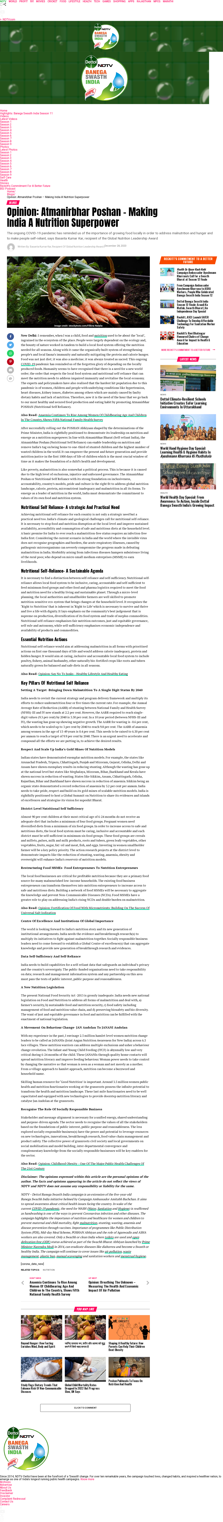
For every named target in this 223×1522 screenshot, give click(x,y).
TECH (97, 1)
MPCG (156, 1)
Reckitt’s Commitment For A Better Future (25, 186)
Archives (5, 1482)
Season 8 (5, 141)
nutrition (100, 335)
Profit (23, 1)
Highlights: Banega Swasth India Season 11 (26, 113)
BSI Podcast (7, 188)
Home (3, 110)
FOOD (63, 1)
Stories (4, 183)
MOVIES (40, 1)
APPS (131, 1)
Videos (4, 116)
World (13, 1)
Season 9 (5, 144)
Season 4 (5, 130)
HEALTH (87, 1)
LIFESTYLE (74, 1)
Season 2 (5, 124)
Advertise (6, 1484)
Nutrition (49, 1270)
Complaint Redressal (12, 1498)
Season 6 (5, 135)
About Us (5, 1487)
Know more (87, 1479)
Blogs (11, 194)
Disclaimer (6, 1493)
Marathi (168, 1)
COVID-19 (28, 364)
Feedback (6, 1490)
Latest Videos (8, 119)
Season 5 (5, 133)
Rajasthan (144, 1)
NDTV (3, 1)
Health (4, 180)
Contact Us (6, 1501)
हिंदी (32, 1)
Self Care (5, 177)
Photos (4, 147)
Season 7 (5, 138)
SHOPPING (119, 1)
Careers (5, 1504)
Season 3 (5, 127)
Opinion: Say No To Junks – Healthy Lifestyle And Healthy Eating (83, 674)
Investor (5, 1496)
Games (106, 1)
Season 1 (5, 121)
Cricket (52, 1)
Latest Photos (8, 149)
